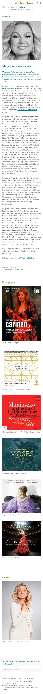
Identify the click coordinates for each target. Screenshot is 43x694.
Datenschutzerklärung (31, 687)
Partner (30, 685)
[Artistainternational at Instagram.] (37, 3)
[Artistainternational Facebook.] (40, 3)
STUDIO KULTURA (26, 258)
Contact (22, 3)
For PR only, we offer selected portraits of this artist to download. (21, 663)
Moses (13, 267)
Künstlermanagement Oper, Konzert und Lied (17, 8)
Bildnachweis (23, 685)
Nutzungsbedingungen (9, 687)
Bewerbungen (13, 685)
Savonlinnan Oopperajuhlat (27, 110)
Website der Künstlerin (11, 670)
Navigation (8, 16)
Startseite (5, 685)
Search (29, 3)
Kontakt (4, 689)
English (15, 3)
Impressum (20, 687)
